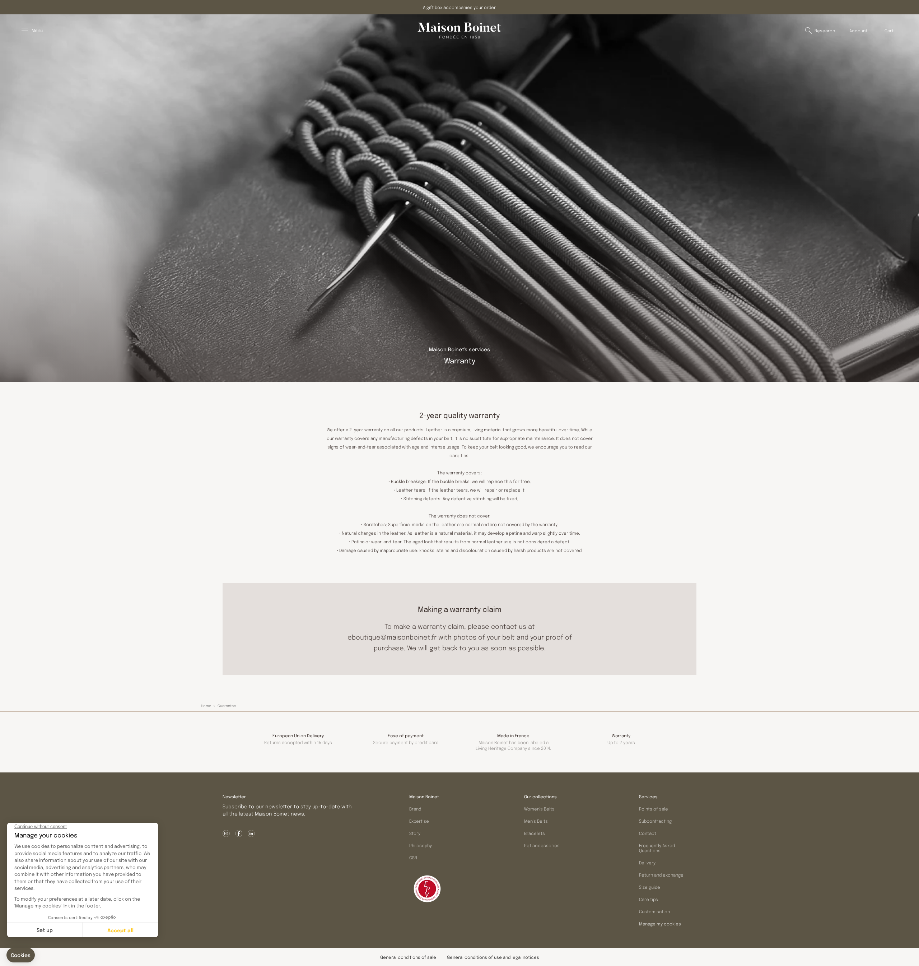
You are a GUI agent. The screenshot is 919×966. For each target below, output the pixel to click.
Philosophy (420, 845)
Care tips (648, 899)
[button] (820, 30)
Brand (415, 809)
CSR (413, 857)
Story (414, 833)
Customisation (654, 911)
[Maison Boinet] (459, 31)
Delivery (647, 862)
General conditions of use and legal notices (493, 957)
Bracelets (534, 833)
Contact (647, 833)
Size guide (649, 887)
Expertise (419, 821)
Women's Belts (539, 809)
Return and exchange (661, 875)
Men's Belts (536, 821)
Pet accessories (542, 845)
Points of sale (653, 809)
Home (206, 705)
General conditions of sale (408, 957)
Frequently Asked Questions (657, 847)
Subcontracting (655, 821)
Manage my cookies (660, 923)
